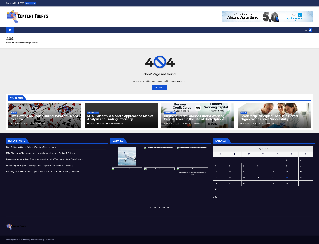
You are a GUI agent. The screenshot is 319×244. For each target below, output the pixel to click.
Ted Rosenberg (39, 123)
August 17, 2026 (97, 123)
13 (258, 172)
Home (8, 42)
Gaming (13, 112)
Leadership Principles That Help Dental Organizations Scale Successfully (269, 117)
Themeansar (49, 240)
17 (216, 177)
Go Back (160, 87)
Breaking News (93, 112)
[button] (306, 30)
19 (244, 177)
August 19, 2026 (20, 123)
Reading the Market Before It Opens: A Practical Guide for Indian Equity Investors (42, 171)
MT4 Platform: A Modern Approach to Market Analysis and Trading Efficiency (120, 117)
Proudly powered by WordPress (17, 240)
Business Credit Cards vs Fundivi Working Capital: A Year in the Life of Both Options (194, 117)
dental (243, 112)
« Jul (215, 197)
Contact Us (155, 207)
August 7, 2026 (250, 123)
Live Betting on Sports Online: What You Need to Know (44, 117)
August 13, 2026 (173, 123)
